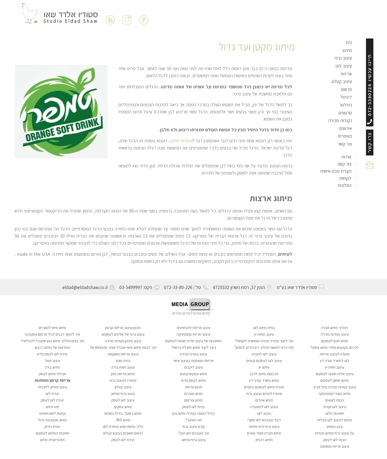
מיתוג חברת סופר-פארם (264, 433)
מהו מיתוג (52, 406)
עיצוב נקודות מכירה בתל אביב (334, 386)
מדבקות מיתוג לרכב (264, 373)
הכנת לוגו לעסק (334, 439)
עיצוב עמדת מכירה (193, 353)
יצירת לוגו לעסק (52, 400)
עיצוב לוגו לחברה (264, 353)
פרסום (346, 89)
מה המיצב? (193, 419)
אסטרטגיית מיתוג (52, 439)
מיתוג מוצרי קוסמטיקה (335, 393)
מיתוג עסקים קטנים (193, 373)
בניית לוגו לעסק (193, 406)
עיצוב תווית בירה (123, 367)
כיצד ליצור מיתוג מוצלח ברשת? (193, 347)
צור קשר (345, 144)
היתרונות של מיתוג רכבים (52, 347)
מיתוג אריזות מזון (123, 373)
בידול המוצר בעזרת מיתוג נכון (193, 413)
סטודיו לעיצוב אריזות (335, 353)
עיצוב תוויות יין (264, 334)
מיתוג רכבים (264, 439)
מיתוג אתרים (264, 400)
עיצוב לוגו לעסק (123, 400)
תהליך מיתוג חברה (334, 327)
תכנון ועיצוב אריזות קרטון (123, 327)
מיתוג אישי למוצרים (52, 327)
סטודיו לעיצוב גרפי (123, 380)
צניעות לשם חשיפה (52, 413)
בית (349, 42)
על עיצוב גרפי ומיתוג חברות (334, 433)
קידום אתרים (181, 313)
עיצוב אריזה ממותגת (334, 446)
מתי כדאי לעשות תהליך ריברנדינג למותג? (264, 347)
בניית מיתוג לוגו (264, 327)
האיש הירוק (52, 426)
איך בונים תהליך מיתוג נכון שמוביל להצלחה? (52, 340)
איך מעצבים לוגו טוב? (193, 433)
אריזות (346, 74)
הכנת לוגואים (334, 400)
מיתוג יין (264, 367)
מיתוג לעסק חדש (193, 380)
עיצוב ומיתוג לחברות (52, 386)
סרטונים (345, 113)
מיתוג (347, 50)
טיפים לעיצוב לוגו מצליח (334, 419)
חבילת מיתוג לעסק (52, 373)
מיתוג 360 (123, 419)
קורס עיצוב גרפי (193, 426)
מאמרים (345, 136)
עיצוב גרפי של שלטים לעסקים (123, 334)
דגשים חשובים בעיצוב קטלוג (123, 433)
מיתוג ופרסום (193, 400)
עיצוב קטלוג (341, 81)
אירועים (345, 128)
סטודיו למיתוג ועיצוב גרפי (264, 393)
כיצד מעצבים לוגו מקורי (264, 419)
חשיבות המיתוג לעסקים (52, 433)
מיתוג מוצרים (193, 393)
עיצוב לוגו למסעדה (264, 406)
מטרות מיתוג (181, 141)
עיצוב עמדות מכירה (335, 334)
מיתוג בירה (52, 367)
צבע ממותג (334, 426)
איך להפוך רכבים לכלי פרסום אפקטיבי (52, 334)
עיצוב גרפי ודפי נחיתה (264, 426)
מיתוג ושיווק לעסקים (334, 380)
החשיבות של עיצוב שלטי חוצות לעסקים (193, 340)
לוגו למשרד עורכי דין (334, 360)
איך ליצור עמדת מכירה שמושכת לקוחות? (264, 340)
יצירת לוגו (52, 393)
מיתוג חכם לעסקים (334, 340)
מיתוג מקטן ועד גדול (52, 419)
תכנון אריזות (193, 386)
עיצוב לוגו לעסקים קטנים (264, 360)
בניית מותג (123, 360)
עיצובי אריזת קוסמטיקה (193, 334)
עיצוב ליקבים (193, 367)
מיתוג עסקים (123, 406)
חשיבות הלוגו (334, 413)
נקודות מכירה (340, 120)
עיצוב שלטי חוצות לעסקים (335, 373)
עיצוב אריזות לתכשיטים (193, 327)
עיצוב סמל (52, 360)
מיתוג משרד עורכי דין (264, 380)
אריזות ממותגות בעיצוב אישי (193, 360)
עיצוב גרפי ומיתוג (123, 393)
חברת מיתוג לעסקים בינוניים (264, 386)
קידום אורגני (202, 313)
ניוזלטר (345, 105)
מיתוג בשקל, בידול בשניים (123, 413)
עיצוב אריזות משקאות (123, 353)
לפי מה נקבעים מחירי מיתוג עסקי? (334, 347)
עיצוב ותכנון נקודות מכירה (123, 340)
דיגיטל (346, 97)
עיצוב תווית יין (334, 367)
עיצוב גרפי (343, 58)
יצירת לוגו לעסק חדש (52, 353)
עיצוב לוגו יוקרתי (334, 406)
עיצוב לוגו (343, 66)
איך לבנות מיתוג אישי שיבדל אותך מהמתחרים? (123, 347)
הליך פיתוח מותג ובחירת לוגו (123, 426)
